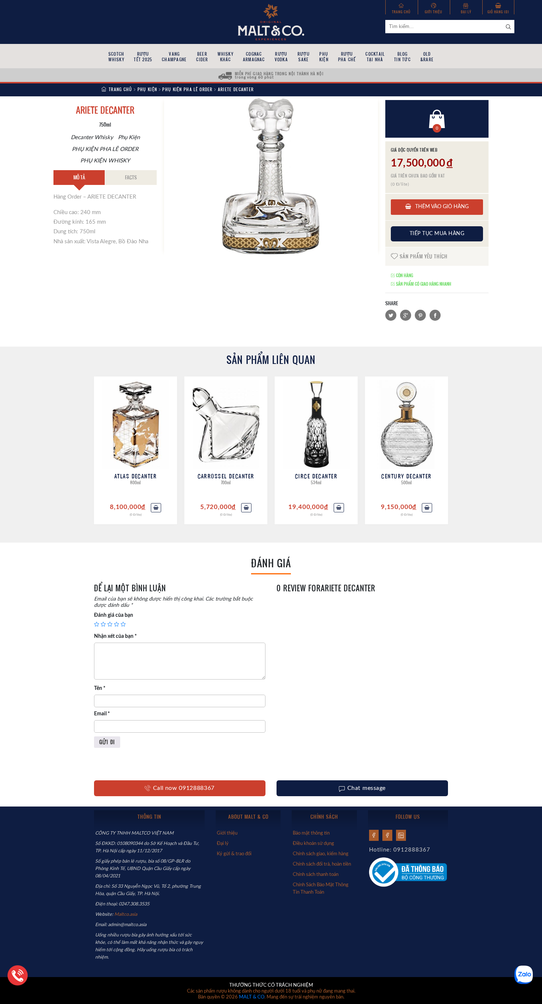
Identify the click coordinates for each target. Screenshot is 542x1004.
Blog (402, 56)
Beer (202, 56)
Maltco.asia (126, 914)
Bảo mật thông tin (311, 833)
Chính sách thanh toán (315, 874)
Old (427, 56)
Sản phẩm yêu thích (423, 256)
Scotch (116, 56)
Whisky (225, 56)
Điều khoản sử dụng (313, 843)
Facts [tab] (131, 177)
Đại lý (466, 11)
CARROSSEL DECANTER (226, 476)
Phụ (324, 56)
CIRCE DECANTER (316, 476)
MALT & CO (251, 997)
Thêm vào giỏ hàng (441, 206)
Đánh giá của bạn (113, 615)
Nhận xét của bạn (115, 636)
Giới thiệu (433, 11)
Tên (99, 688)
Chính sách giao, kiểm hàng (320, 854)
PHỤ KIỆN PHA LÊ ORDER (187, 89)
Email (102, 713)
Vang (174, 56)
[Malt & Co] (271, 21)
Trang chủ (401, 11)
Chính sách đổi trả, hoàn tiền (322, 864)
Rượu (143, 56)
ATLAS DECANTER (135, 476)
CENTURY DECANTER (406, 476)
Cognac (254, 56)
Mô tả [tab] (79, 177)
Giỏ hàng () (498, 11)
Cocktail (375, 56)
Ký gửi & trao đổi (234, 854)
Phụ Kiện (147, 89)
